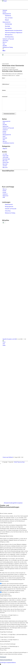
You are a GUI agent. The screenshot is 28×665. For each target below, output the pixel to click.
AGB (4, 123)
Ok (4, 503)
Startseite (5, 138)
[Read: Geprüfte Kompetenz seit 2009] (4, 223)
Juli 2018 (5, 165)
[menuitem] (14, 10)
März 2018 (5, 167)
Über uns (5, 141)
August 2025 (5, 155)
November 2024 (6, 159)
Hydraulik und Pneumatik (8, 128)
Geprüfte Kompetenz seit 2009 (9, 339)
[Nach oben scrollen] (0, 463)
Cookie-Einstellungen (10, 503)
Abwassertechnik (6, 121)
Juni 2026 (5, 154)
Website (4, 90)
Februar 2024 (6, 162)
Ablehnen (14, 662)
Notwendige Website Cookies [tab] (6, 536)
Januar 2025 (5, 157)
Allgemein (5, 148)
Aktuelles (5, 124)
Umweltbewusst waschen (8, 143)
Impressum (5, 129)
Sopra (4, 136)
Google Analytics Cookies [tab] (6, 596)
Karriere (4, 131)
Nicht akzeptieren (19, 503)
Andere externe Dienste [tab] (5, 618)
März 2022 (5, 164)
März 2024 (5, 160)
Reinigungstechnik (7, 134)
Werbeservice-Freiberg (10, 213)
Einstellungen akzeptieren (6, 662)
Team (4, 139)
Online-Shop (7, 211)
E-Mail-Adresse (6, 84)
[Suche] (3, 49)
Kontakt (4, 133)
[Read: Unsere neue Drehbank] (4, 345)
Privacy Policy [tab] (3, 650)
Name (3, 78)
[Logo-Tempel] (13, 1)
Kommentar (5, 96)
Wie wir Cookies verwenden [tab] (6, 513)
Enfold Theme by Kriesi (19, 462)
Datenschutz (5, 126)
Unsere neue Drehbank (8, 457)
